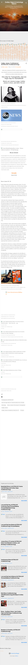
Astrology (4, 405)
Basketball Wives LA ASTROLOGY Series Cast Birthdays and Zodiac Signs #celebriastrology (12, 488)
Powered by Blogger (14, 653)
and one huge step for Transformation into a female (13, 402)
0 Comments (18, 67)
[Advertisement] (14, 25)
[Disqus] (14, 428)
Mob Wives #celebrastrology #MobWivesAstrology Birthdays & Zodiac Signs (12, 594)
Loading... (2, 651)
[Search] (26, 3)
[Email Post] (2, 397)
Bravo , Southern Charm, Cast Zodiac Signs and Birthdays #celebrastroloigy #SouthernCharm (11, 613)
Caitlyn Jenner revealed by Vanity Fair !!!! (10, 410)
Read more (24, 500)
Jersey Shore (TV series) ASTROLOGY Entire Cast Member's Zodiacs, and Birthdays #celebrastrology (11, 543)
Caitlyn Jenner (5, 407)
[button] (26, 64)
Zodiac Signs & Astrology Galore (14, 3)
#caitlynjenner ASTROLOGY (7, 399)
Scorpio (22, 410)
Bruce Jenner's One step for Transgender (16, 405)
